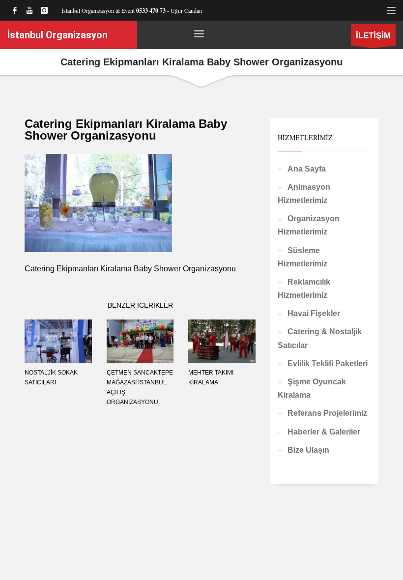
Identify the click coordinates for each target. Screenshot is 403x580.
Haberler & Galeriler (324, 432)
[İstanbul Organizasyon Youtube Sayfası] (29, 10)
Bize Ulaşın (308, 450)
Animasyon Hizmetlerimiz (304, 193)
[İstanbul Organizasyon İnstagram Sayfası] (44, 10)
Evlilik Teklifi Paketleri (328, 363)
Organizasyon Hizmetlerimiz (309, 225)
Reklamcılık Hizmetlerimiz (304, 288)
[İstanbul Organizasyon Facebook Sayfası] (14, 10)
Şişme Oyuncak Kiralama (312, 388)
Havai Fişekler (314, 313)
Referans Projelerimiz (327, 413)
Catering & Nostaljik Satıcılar (320, 338)
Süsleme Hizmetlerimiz (302, 257)
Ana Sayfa (307, 169)
